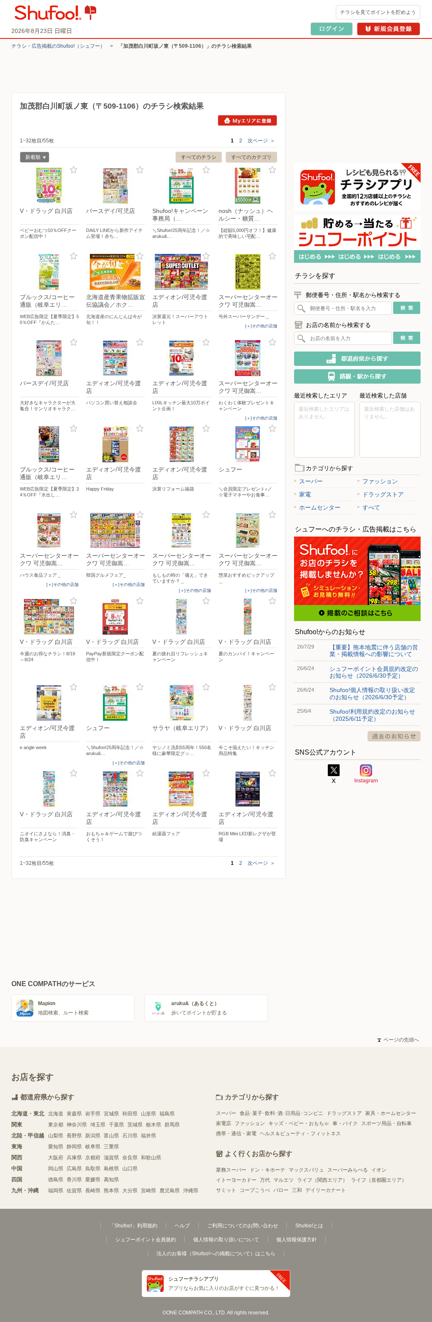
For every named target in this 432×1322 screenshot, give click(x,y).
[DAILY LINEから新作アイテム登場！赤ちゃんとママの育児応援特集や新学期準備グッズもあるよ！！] (115, 186)
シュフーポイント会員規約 (145, 1240)
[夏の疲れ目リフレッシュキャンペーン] (181, 617)
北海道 (55, 1114)
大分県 (130, 1191)
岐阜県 (92, 1147)
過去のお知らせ (394, 736)
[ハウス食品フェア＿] (49, 530)
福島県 (167, 1114)
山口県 (130, 1169)
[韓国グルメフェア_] (115, 530)
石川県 (130, 1136)
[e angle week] (49, 703)
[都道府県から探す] (357, 359)
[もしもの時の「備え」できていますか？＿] (181, 530)
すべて (371, 507)
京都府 (92, 1158)
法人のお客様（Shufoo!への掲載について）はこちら (216, 1254)
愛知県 (55, 1147)
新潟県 (92, 1136)
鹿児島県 (169, 1191)
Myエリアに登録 (247, 120)
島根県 (111, 1169)
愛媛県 (92, 1180)
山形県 (148, 1114)
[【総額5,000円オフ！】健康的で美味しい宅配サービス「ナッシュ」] (248, 186)
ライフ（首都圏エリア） (379, 1180)
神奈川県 (77, 1125)
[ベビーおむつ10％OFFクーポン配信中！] (49, 186)
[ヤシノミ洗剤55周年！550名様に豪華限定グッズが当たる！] (181, 703)
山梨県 (55, 1136)
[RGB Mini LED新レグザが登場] (248, 789)
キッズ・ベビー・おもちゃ (298, 1123)
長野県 (74, 1136)
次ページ (261, 141)
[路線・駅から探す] (357, 376)
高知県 (111, 1180)
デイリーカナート (325, 1190)
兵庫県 (74, 1158)
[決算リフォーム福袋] (181, 444)
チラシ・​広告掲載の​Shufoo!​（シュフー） (58, 46)
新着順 (30, 158)
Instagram (366, 774)
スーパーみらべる (347, 1170)
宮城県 (111, 1114)
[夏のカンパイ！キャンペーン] (248, 617)
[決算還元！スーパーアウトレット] (181, 272)
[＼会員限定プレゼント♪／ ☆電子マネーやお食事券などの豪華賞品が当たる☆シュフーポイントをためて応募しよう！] (248, 444)
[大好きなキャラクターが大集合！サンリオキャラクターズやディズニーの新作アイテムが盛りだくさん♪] (49, 358)
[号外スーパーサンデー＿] (248, 272)
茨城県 (135, 1125)
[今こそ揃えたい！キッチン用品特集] (248, 703)
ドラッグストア (383, 494)
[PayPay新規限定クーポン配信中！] (115, 617)
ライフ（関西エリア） (322, 1180)
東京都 (55, 1125)
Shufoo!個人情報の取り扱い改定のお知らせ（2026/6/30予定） (372, 693)
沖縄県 (190, 1191)
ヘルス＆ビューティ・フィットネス (300, 1134)
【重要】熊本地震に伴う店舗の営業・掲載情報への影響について (373, 650)
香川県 (74, 1180)
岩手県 (92, 1114)
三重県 (111, 1147)
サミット (226, 1190)
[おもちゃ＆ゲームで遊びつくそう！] (115, 789)
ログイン (331, 28)
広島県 (74, 1169)
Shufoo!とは (309, 1226)
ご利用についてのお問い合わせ (242, 1226)
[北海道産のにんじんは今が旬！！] (115, 272)
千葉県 (116, 1125)
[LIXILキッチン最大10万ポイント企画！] (181, 358)
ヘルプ (182, 1226)
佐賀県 (74, 1191)
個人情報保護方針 (296, 1240)
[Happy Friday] (115, 444)
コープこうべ (255, 1190)
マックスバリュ (306, 1170)
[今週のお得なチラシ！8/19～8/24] (49, 617)
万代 (265, 1180)
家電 (305, 494)
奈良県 (130, 1158)
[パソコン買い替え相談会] (115, 358)
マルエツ (283, 1180)
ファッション (380, 481)
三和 (297, 1190)
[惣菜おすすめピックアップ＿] (248, 530)
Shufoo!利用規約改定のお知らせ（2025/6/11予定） (372, 715)
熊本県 (111, 1191)
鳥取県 (92, 1169)
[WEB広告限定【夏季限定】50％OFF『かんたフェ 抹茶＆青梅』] (49, 272)
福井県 (148, 1136)
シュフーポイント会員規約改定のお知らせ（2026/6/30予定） (373, 672)
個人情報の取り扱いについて (226, 1240)
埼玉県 (97, 1125)
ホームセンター (319, 507)
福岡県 (55, 1191)
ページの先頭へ (398, 1040)
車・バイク (345, 1123)
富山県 (111, 1136)
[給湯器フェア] (181, 789)
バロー (281, 1190)
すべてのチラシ (198, 157)
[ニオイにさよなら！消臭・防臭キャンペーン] (49, 789)
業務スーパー (231, 1170)
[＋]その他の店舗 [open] (261, 326)
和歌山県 (151, 1158)
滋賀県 (111, 1158)
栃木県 (153, 1125)
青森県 (74, 1114)
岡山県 (55, 1169)
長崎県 (92, 1191)
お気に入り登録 (73, 170)
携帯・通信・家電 (236, 1134)
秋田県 (130, 1114)
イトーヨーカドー (236, 1180)
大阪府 (55, 1158)
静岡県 (74, 1147)
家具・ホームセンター (390, 1113)
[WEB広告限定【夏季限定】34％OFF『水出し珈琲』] (49, 444)
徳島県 (55, 1180)
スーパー (311, 481)
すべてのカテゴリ (251, 157)
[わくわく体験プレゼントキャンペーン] (248, 358)
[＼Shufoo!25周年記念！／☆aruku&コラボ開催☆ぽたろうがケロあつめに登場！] (181, 186)
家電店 (223, 1123)
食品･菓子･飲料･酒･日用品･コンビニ (281, 1113)
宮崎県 (148, 1191)
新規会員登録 (388, 28)
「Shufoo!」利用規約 (133, 1226)
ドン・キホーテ (267, 1170)
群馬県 (172, 1125)
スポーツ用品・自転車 (386, 1123)
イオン (378, 1170)
